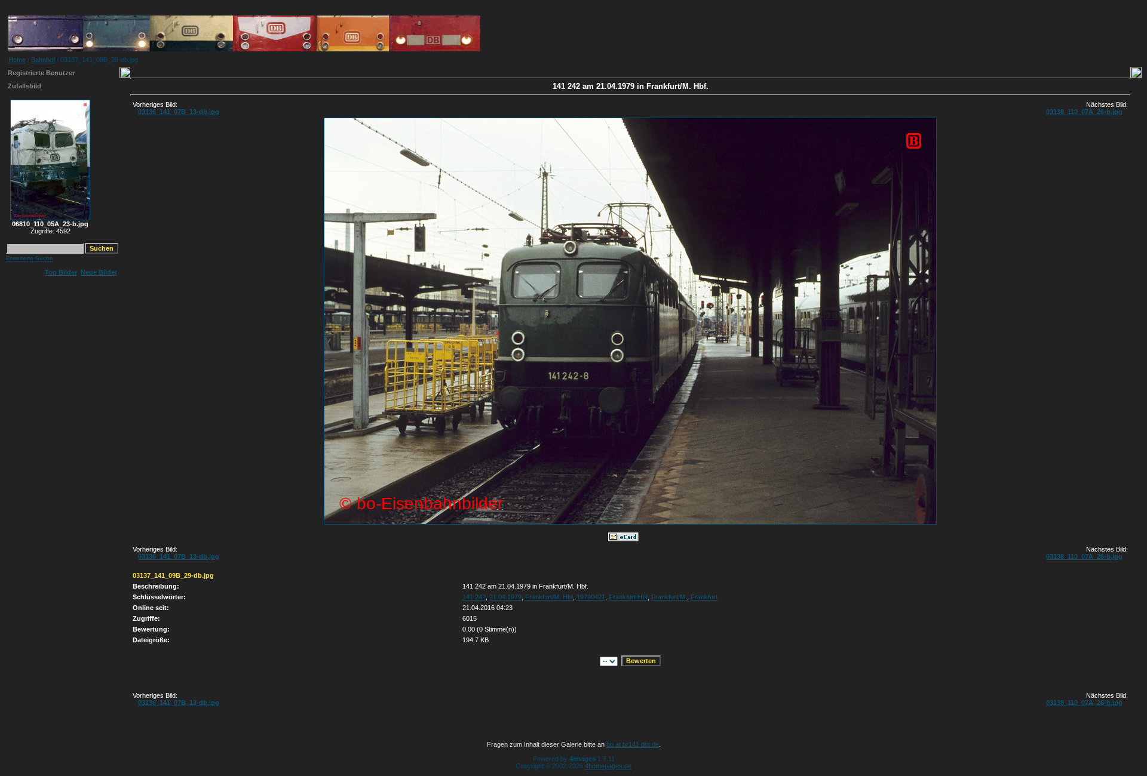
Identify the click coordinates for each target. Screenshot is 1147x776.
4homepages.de (608, 765)
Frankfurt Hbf (628, 597)
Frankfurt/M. (669, 597)
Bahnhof (43, 59)
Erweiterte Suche (29, 258)
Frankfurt (704, 597)
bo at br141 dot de (632, 744)
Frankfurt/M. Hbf (549, 597)
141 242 (474, 597)
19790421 (590, 597)
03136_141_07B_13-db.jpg (178, 111)
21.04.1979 (505, 597)
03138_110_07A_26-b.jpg (1084, 111)
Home (17, 59)
